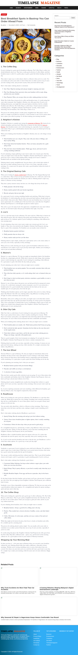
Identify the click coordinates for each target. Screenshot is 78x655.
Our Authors (36, 640)
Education (59, 65)
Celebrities (59, 63)
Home (11, 7)
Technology (59, 82)
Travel (66, 7)
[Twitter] (76, 651)
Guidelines (36, 638)
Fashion (43, 7)
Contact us (36, 645)
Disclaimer (36, 642)
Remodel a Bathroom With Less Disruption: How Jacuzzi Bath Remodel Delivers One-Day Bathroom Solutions (65, 47)
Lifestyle (51, 7)
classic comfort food (20, 175)
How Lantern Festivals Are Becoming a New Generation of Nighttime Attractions (65, 32)
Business (18, 7)
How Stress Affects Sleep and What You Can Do (64, 37)
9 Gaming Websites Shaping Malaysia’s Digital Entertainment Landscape (57, 588)
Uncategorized (60, 87)
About (35, 634)
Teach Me (59, 80)
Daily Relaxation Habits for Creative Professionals (64, 41)
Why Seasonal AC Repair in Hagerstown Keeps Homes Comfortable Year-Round (30, 617)
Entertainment (28, 7)
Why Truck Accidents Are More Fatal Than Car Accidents (17, 588)
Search (56, 15)
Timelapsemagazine (51, 642)
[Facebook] (75, 651)
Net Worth (59, 76)
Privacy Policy (37, 636)
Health (59, 7)
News (36, 7)
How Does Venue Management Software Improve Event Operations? (64, 26)
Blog (57, 59)
